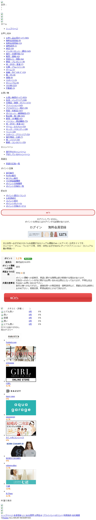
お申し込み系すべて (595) (17, 38)
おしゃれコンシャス (15, 437)
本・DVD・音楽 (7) (14, 64)
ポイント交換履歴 (14, 183)
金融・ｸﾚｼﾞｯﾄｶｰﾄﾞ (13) (16, 72)
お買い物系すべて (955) (16, 97)
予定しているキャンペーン (18, 154)
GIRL (8, 383)
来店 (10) (10, 48)
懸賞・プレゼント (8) (15, 62)
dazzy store (10, 396)
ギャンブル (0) (12, 83)
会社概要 (76, 515)
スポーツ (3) (11, 80)
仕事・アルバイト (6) (15, 67)
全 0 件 (27, 308)
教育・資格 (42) (13, 56)
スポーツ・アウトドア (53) (18, 134)
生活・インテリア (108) (16, 100)
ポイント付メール (14, 203)
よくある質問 (28, 515)
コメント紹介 (12, 201)
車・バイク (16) (13, 140)
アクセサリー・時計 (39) (17, 108)
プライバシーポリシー (53, 515)
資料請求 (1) (11, 46)
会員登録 (18, 515)
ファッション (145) (14, 105)
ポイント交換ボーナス (16, 206)
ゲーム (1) (10, 70)
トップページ (12, 29)
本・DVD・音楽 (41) (15, 124)
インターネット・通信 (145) (18, 51)
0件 (30, 311)
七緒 (8, 486)
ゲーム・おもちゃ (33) (16, 126)
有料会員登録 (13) (14, 43)
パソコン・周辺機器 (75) (17, 121)
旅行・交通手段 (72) (15, 54)
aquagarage (10, 417)
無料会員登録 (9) (13, 41)
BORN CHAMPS (13, 458)
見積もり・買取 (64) (15, 59)
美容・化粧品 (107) (14, 111)
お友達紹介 (11, 198)
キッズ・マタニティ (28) (17, 129)
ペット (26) (11, 132)
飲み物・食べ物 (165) (15, 116)
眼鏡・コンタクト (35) (16, 142)
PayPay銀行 (11, 176)
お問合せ (38, 515)
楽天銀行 (10, 173)
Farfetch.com (11, 342)
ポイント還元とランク (16, 195)
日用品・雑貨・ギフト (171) (18, 103)
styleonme (10, 363)
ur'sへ (14, 297)
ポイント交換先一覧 (15, 186)
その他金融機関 (13, 181)
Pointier (5, 518)
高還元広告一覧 (13, 164)
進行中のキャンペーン (16, 152)
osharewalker (11, 465)
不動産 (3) (10, 88)
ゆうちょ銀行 (12, 178)
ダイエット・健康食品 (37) (18, 113)
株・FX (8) (10, 75)
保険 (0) (9, 78)
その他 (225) (11, 85)
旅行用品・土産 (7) (14, 137)
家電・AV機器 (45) (14, 119)
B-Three (9, 493)
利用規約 (68, 515)
